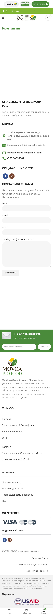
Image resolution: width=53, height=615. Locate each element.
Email (5, 215)
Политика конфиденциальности (32, 564)
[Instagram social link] (6, 11)
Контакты (7, 419)
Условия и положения (37, 571)
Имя (4, 203)
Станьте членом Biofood (15, 459)
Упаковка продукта (13, 431)
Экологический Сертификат (18, 425)
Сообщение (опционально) (17, 239)
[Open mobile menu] (3, 17)
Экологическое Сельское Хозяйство (22, 453)
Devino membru (39, 4)
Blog (4, 438)
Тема (4, 227)
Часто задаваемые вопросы (18, 495)
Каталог (6, 447)
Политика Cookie (40, 558)
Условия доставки (12, 488)
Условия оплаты (11, 482)
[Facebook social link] (3, 11)
